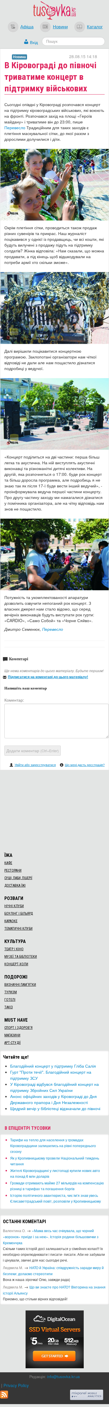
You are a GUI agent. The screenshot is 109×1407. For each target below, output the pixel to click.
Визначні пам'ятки (20, 985)
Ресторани (13, 870)
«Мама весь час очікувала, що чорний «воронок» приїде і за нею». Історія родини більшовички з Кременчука (51, 1236)
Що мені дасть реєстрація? (85, 764)
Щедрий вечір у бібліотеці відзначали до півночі (55, 1108)
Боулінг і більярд (18, 914)
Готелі (9, 1000)
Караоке (10, 921)
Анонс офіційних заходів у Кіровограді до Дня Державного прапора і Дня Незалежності (53, 1099)
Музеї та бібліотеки (20, 957)
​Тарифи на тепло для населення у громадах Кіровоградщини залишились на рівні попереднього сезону (53, 1145)
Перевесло (14, 127)
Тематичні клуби (18, 929)
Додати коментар (32, 750)
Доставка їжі (15, 885)
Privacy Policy (16, 1385)
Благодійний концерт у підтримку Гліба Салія (53, 1066)
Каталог (95, 26)
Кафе (8, 863)
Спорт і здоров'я (18, 1028)
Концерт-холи (16, 964)
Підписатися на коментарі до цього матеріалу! (48, 676)
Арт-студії (12, 1043)
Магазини (12, 1035)
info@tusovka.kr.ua (63, 1376)
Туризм (10, 992)
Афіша (26, 26)
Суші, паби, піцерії (18, 878)
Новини (60, 26)
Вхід (34, 42)
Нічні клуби (14, 906)
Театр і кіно (14, 949)
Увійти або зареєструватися (35, 764)
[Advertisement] (54, 810)
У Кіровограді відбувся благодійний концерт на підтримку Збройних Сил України (54, 1087)
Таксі (8, 1007)
